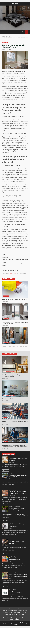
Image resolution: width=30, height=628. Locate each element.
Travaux (26, 32)
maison (4, 130)
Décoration (22, 614)
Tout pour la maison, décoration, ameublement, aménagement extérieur (15, 16)
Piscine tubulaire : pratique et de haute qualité (13, 264)
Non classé (12, 572)
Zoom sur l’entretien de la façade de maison (15, 258)
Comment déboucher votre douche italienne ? (15, 289)
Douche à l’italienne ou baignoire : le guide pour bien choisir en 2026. (15, 311)
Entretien (12, 556)
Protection (12, 589)
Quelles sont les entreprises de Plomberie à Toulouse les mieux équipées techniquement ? (15, 435)
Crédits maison (9, 614)
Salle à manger (14, 618)
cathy (4, 49)
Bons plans (12, 490)
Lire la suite (5, 470)
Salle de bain (4, 42)
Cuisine (16, 614)
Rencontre (6, 618)
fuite (7, 254)
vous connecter (12, 273)
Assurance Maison (8, 612)
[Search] (22, 31)
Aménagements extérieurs (16, 506)
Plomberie (5, 441)
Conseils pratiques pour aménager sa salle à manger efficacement (15, 364)
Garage (11, 473)
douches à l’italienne (21, 229)
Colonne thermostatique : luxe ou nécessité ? (15, 335)
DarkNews (23, 623)
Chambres (24, 612)
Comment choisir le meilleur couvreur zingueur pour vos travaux (15, 411)
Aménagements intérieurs (8, 371)
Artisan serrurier (14, 457)
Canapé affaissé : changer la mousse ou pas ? (15, 388)
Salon (11, 619)
